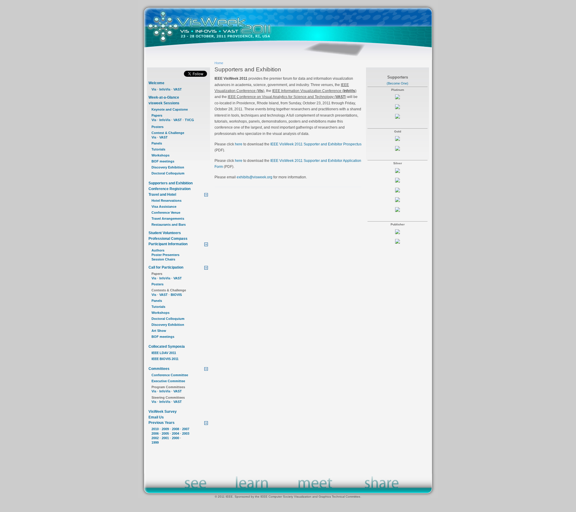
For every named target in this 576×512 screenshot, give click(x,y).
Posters (158, 127)
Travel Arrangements (168, 218)
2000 (175, 438)
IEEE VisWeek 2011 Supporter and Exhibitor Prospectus (316, 144)
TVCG (189, 120)
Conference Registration (169, 189)
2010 (155, 429)
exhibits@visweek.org (254, 177)
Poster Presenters (165, 255)
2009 (165, 429)
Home (218, 63)
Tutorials (158, 149)
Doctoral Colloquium (168, 173)
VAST (177, 89)
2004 (175, 433)
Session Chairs (163, 259)
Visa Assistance (164, 206)
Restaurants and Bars (169, 224)
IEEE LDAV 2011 (164, 353)
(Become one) (397, 83)
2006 (155, 433)
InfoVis (164, 89)
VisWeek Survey (162, 411)
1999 (155, 442)
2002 (155, 438)
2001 (165, 438)
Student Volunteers (164, 233)
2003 (185, 433)
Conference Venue (166, 212)
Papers (157, 115)
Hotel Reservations (167, 200)
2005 (165, 433)
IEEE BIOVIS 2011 (165, 359)
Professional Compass (168, 239)
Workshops (161, 155)
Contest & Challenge (168, 133)
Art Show (159, 330)
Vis (154, 89)
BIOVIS (176, 294)
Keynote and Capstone (170, 109)
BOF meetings (163, 161)
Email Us (156, 417)
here (238, 144)
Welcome (156, 83)
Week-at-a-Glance (163, 97)
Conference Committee (170, 375)
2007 (185, 429)
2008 (175, 429)
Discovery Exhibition (168, 167)
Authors (158, 250)
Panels (157, 143)
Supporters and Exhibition (170, 183)
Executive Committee (168, 381)
